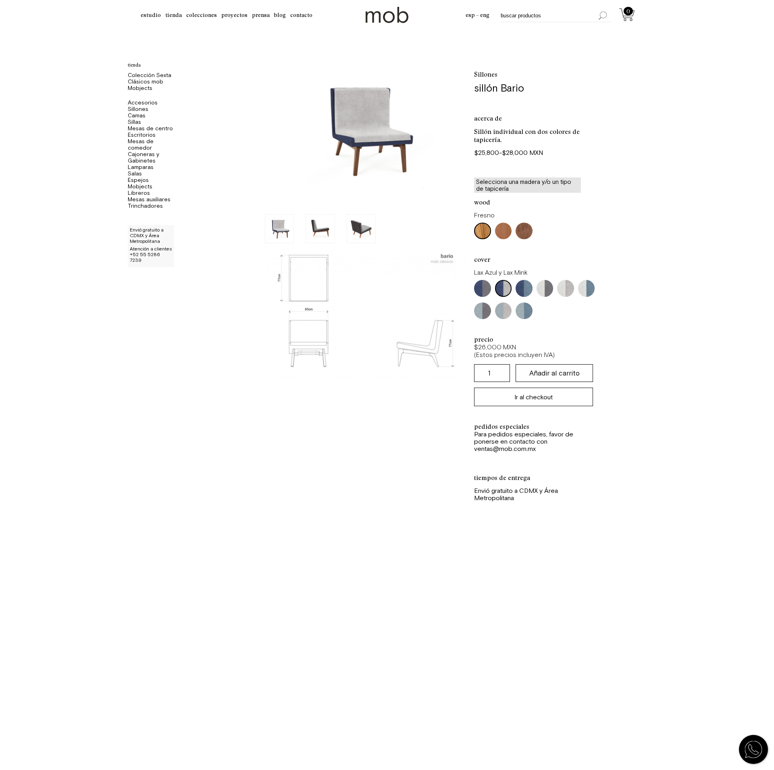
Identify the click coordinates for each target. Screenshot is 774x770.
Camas (137, 115)
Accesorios (143, 102)
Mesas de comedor (141, 144)
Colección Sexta (149, 75)
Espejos (138, 180)
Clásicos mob (145, 81)
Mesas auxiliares (149, 199)
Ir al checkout (533, 397)
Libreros (139, 193)
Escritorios (142, 134)
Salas (135, 173)
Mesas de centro (150, 128)
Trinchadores (145, 205)
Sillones (138, 109)
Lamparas (141, 167)
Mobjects (140, 88)
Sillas (134, 122)
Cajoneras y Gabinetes (143, 157)
